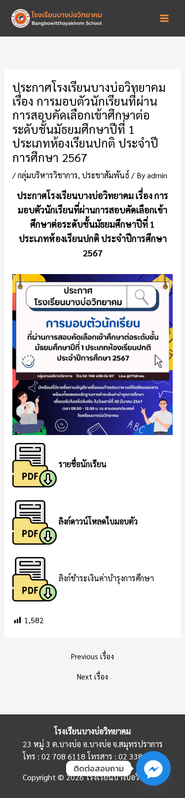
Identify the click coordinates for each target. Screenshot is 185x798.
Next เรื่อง (92, 676)
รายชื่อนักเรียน (83, 464)
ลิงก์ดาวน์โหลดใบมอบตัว (98, 521)
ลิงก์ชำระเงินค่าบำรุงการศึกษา (106, 578)
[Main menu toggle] (164, 18)
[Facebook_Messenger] (153, 768)
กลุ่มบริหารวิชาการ (48, 175)
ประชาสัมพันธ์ (105, 175)
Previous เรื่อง (92, 656)
